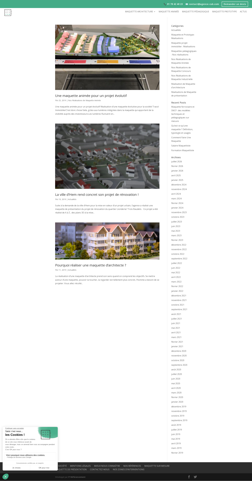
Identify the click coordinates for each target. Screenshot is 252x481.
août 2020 (176, 369)
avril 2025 (176, 175)
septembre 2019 (179, 420)
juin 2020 (175, 378)
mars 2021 (176, 337)
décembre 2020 (178, 351)
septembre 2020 (179, 364)
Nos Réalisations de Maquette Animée (84, 100)
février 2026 (177, 166)
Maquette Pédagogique (195, 12)
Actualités (72, 199)
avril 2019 (176, 443)
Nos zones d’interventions (128, 469)
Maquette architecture (139, 12)
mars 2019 (176, 448)
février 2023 (177, 240)
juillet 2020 (176, 374)
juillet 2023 (176, 221)
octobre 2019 (177, 415)
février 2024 (177, 203)
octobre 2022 (177, 254)
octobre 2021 (177, 304)
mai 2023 (175, 230)
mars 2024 (176, 198)
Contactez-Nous (99, 469)
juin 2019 (175, 434)
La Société (61, 465)
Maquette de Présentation (71, 469)
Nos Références (132, 465)
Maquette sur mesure (157, 465)
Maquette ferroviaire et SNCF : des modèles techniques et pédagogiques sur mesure (182, 114)
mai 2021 (175, 327)
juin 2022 (175, 267)
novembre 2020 (179, 355)
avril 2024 (176, 193)
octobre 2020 (177, 360)
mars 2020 (176, 392)
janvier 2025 (177, 180)
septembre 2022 (179, 258)
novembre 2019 (179, 411)
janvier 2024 (177, 207)
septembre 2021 (179, 309)
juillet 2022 (176, 263)
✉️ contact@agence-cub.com (202, 4)
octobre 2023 (177, 216)
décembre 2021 (178, 295)
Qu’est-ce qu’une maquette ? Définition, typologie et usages (182, 129)
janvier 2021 (177, 346)
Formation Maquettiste (182, 150)
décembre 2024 (178, 184)
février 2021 (177, 341)
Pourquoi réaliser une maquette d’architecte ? (90, 265)
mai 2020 (175, 383)
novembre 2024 (179, 189)
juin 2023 (175, 226)
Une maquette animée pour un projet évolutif (91, 95)
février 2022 (177, 286)
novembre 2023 (179, 212)
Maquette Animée (169, 12)
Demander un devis (235, 5)
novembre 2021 (179, 300)
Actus (243, 12)
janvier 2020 (177, 401)
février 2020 (177, 397)
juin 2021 (175, 323)
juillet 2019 (176, 429)
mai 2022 (175, 272)
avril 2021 (176, 332)
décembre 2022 (178, 244)
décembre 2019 (178, 406)
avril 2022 (176, 277)
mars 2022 (176, 281)
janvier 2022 (177, 291)
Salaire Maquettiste (180, 145)
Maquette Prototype (224, 12)
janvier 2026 (177, 170)
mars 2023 (176, 235)
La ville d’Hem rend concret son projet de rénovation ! (97, 194)
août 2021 (176, 314)
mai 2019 (175, 438)
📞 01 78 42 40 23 (173, 4)
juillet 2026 (176, 161)
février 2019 (177, 452)
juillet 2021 (176, 318)
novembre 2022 (179, 249)
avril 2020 (176, 388)
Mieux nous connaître (107, 465)
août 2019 (176, 424)
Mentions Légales (80, 465)
